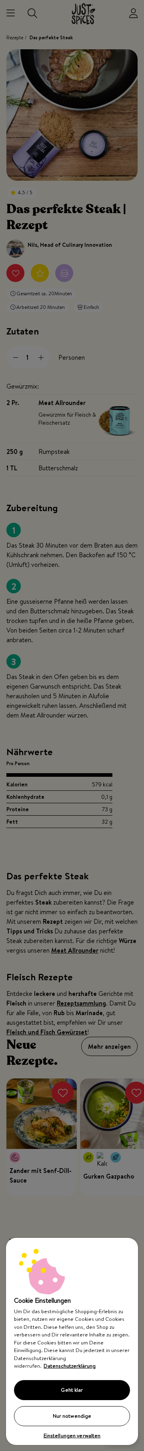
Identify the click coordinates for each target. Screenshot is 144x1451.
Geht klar (72, 1389)
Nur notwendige (72, 1415)
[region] (72, 1341)
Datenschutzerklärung (70, 1365)
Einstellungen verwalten (72, 1435)
